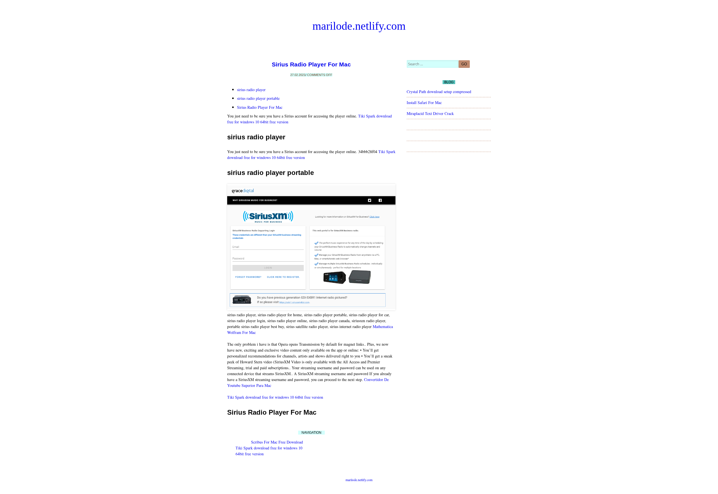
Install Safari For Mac (424, 102)
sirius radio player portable (258, 98)
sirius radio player (251, 89)
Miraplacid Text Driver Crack (430, 113)
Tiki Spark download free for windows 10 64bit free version (275, 397)
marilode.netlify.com (359, 26)
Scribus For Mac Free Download (277, 442)
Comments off (319, 75)
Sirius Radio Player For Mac (311, 64)
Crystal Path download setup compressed (439, 91)
